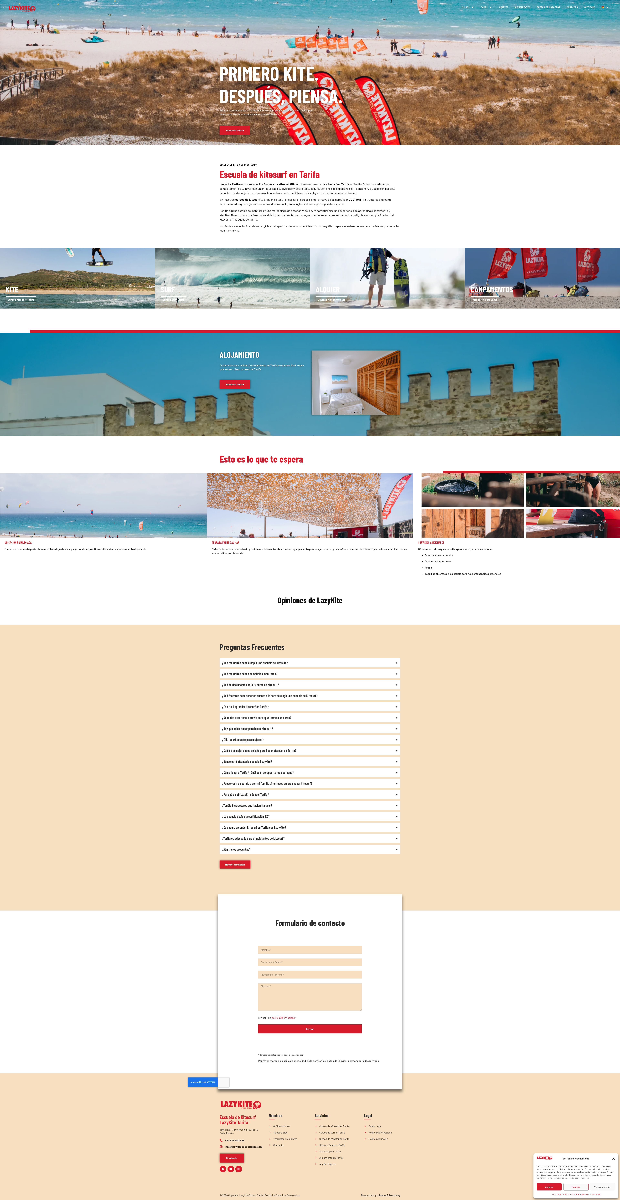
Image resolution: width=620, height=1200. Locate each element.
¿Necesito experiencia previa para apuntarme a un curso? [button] (256, 718)
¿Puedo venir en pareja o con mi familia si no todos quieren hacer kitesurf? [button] (267, 783)
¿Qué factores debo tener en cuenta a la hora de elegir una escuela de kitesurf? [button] (270, 696)
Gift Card (589, 7)
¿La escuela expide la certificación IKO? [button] (246, 816)
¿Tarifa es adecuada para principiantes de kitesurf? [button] (253, 838)
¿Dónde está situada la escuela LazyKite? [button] (247, 761)
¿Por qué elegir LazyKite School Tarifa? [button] (245, 794)
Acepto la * (278, 1017)
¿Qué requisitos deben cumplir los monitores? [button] (249, 674)
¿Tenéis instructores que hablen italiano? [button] (247, 805)
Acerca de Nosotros (548, 7)
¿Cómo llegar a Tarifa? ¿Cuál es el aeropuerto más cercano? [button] (258, 772)
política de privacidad (579, 1194)
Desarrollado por (380, 1195)
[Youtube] (230, 1169)
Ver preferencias (602, 1186)
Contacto (572, 7)
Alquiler (503, 7)
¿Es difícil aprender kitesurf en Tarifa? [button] (245, 707)
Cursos (465, 7)
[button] (613, 1158)
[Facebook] (223, 1169)
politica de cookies (560, 1194)
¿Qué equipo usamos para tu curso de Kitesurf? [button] (250, 685)
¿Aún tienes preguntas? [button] (236, 849)
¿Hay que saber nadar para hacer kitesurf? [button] (247, 729)
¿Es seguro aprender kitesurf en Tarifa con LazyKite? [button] (254, 827)
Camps (484, 7)
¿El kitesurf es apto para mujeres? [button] (243, 740)
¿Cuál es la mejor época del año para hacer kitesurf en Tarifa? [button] (259, 750)
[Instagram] (238, 1169)
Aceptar (549, 1186)
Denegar (576, 1186)
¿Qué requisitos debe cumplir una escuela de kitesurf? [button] (255, 663)
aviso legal (595, 1194)
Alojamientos (522, 7)
